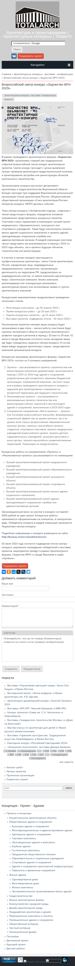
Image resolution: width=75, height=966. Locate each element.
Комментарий (10, 606)
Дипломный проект (17, 940)
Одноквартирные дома (25, 879)
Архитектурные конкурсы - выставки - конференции (43, 74)
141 (42, 754)
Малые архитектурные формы (26, 900)
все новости (66, 762)
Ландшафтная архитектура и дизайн (30, 912)
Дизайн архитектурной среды (26, 908)
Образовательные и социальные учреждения (38, 858)
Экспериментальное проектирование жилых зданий (41, 891)
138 (19, 754)
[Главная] (37, 27)
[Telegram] (28, 572)
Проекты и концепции (19, 813)
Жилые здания (17, 874)
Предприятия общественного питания (34, 854)
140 (34, 754)
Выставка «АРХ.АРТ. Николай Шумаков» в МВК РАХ (36, 708)
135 (62, 751)
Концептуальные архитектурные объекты (33, 817)
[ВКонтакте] (4, 572)
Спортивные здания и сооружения (31, 862)
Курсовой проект (16, 944)
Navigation (37, 64)
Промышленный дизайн (23, 932)
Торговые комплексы (24, 838)
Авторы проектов (16, 771)
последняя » (39, 758)
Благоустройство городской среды (28, 904)
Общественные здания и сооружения (30, 821)
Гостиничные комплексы (26, 850)
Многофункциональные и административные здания (42, 830)
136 (70, 751)
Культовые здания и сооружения (30, 826)
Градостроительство (20, 896)
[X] (18, 572)
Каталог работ (15, 767)
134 (54, 751)
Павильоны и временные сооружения (33, 870)
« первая (11, 751)
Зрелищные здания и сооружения (31, 834)
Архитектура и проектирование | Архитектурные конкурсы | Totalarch (37, 34)
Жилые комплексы (22, 887)
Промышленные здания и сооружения (31, 920)
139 (27, 754)
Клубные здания (21, 846)
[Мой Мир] (14, 572)
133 (47, 751)
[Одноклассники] (9, 572)
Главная (6, 74)
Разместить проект (17, 779)
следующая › (60, 754)
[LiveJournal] (23, 572)
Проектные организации (20, 775)
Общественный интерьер (23, 924)
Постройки (13, 936)
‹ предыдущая (28, 751)
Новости (9, 99)
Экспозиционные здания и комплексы (33, 842)
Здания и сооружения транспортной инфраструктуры (42, 866)
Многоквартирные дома (25, 883)
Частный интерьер (19, 928)
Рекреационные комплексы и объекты (31, 916)
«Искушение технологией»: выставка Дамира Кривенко (38, 747)
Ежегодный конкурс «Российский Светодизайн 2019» (37, 743)
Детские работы (16, 948)
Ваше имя (7, 583)
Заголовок (7, 594)
